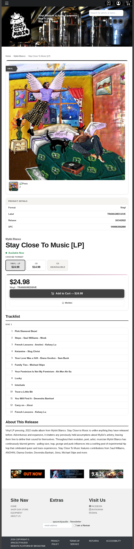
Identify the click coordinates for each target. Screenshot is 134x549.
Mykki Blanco (19, 56)
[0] (128, 4)
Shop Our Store (19, 509)
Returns (94, 541)
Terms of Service (75, 542)
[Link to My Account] (118, 3)
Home (8, 56)
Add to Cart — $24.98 (69, 293)
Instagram (97, 509)
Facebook (96, 506)
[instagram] (115, 21)
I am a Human (83, 525)
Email (94, 513)
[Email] (120, 21)
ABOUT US (16, 516)
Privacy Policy (55, 542)
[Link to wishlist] (109, 3)
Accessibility (113, 541)
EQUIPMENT (16, 513)
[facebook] (109, 21)
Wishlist (68, 303)
